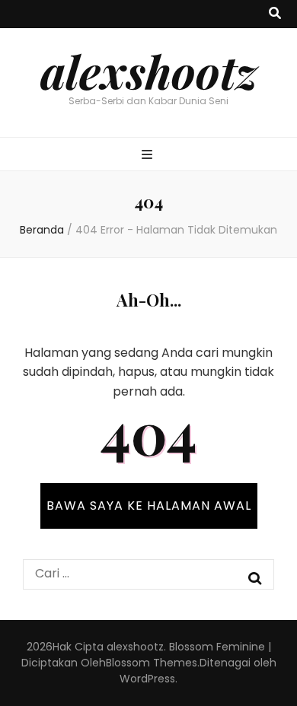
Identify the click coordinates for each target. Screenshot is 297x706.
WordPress (147, 678)
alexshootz (148, 70)
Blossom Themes (151, 662)
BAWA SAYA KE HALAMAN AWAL (148, 505)
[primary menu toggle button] (149, 155)
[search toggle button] (275, 14)
